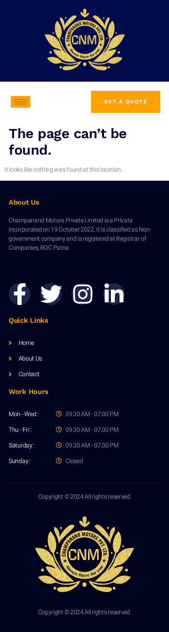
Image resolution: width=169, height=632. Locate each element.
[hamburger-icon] (20, 102)
